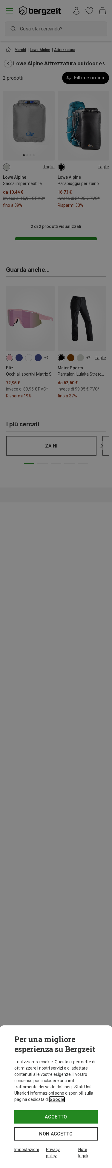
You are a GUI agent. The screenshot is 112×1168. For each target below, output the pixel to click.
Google (57, 1099)
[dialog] (56, 1096)
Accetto (56, 1117)
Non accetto (56, 1134)
